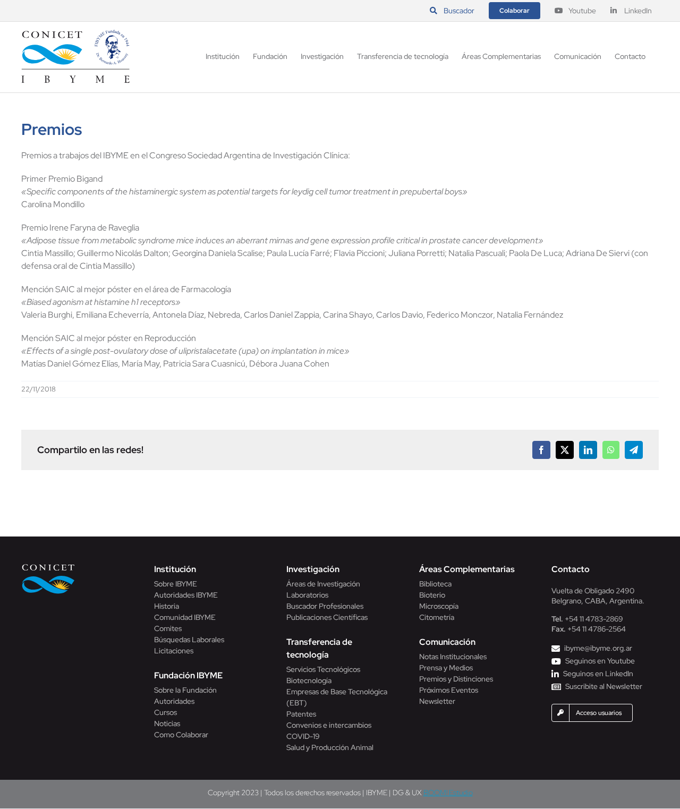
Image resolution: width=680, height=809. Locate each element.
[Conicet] (48, 567)
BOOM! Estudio (448, 792)
